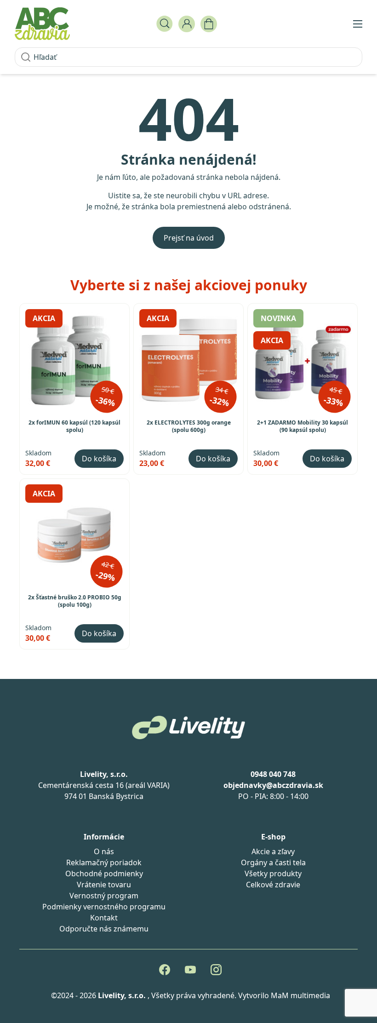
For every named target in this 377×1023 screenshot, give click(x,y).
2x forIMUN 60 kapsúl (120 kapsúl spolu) (74, 426)
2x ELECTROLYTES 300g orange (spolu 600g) (189, 426)
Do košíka (99, 459)
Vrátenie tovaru (104, 884)
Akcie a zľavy (273, 851)
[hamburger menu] (357, 24)
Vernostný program (103, 896)
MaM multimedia (300, 995)
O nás (104, 851)
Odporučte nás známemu (104, 929)
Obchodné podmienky (104, 873)
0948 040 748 (273, 774)
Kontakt (104, 918)
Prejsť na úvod (189, 238)
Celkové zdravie (273, 884)
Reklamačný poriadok (104, 862)
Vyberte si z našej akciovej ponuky (188, 285)
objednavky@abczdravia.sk (273, 785)
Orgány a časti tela (273, 862)
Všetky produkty (273, 873)
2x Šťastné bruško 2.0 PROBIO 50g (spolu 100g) (74, 601)
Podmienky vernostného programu (104, 907)
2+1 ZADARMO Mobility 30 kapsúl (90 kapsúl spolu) (302, 426)
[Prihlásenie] (186, 24)
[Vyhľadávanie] (164, 24)
